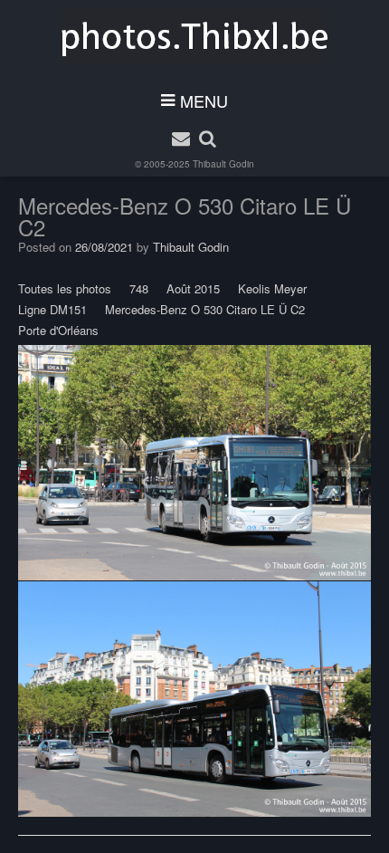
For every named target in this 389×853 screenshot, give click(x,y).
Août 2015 (193, 288)
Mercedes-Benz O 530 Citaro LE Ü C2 (205, 309)
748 (138, 288)
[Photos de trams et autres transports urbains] (195, 37)
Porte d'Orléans (58, 330)
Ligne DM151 (52, 309)
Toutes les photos (64, 288)
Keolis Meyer (272, 288)
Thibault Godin (223, 164)
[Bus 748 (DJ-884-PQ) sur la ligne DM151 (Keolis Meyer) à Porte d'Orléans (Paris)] (194, 462)
